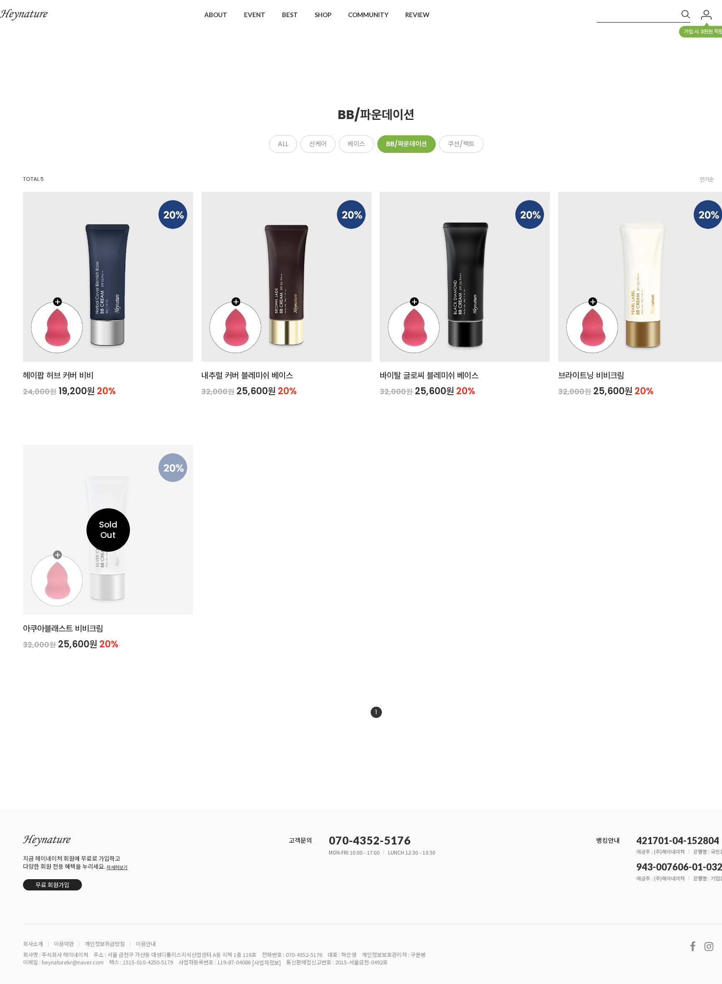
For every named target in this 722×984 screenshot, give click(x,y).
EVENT (254, 14)
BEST (290, 14)
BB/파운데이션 (406, 144)
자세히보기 (117, 867)
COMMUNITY (368, 14)
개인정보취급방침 (105, 944)
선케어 (318, 144)
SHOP (323, 14)
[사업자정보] (266, 962)
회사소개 (33, 944)
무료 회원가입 (52, 884)
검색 (685, 14)
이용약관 (64, 944)
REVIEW (417, 14)
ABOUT (215, 14)
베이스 (356, 144)
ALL (283, 144)
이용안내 (146, 944)
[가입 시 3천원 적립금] (706, 15)
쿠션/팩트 (461, 144)
